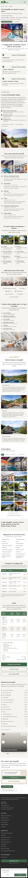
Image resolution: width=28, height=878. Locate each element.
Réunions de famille (5, 848)
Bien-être (7, 454)
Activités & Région (4, 824)
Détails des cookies (5, 872)
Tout (2, 454)
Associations (3, 846)
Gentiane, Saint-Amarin (6, 815)
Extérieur (14, 454)
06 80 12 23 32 (4, 803)
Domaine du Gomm (5, 820)
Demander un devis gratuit (14, 664)
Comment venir (4, 857)
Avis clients (3, 826)
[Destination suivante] (24, 742)
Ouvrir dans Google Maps (14, 781)
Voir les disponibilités (14, 674)
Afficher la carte (14, 777)
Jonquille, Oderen (4, 817)
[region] (14, 743)
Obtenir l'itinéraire (8, 786)
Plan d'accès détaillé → (6, 729)
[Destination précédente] (3, 742)
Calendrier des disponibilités (7, 833)
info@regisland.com (5, 805)
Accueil (2, 6)
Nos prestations (4, 822)
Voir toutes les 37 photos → (14, 513)
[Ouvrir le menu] (24, 2)
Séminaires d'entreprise (6, 841)
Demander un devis (5, 839)
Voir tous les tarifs (14, 669)
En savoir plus (6, 870)
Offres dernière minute (5, 837)
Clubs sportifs (4, 844)
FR (21, 2)
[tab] (4, 753)
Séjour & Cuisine (21, 454)
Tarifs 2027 (3, 835)
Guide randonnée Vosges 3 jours (8, 850)
